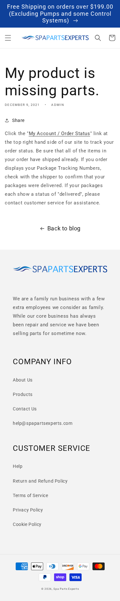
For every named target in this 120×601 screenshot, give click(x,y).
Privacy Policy (28, 509)
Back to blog (64, 228)
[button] (8, 38)
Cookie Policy (27, 524)
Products (23, 394)
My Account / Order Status (59, 133)
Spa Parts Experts (66, 588)
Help (17, 466)
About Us (23, 379)
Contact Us (25, 408)
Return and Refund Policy (40, 481)
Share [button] (18, 120)
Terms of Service (30, 495)
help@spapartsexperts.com (42, 423)
